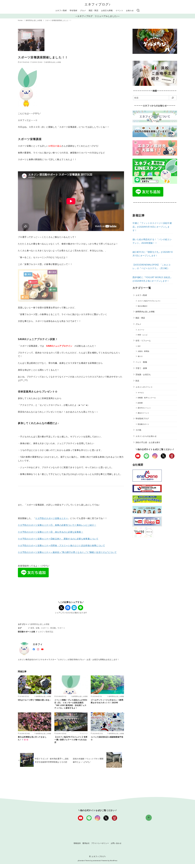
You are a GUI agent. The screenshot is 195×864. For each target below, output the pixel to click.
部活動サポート (143, 424)
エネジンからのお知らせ (146, 436)
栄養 (38, 628)
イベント (119, 10)
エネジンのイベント (144, 387)
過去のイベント (143, 413)
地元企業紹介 (143, 306)
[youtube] (42, 649)
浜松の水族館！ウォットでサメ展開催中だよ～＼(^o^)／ (88, 760)
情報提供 (77, 843)
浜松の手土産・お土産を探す (148, 442)
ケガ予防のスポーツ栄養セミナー (51, 518)
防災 (137, 380)
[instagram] (38, 649)
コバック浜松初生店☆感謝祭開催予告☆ (107, 738)
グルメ (83, 10)
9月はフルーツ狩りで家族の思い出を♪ (34, 700)
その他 (138, 430)
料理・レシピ (143, 335)
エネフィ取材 (61, 10)
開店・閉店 (93, 10)
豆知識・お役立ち (143, 374)
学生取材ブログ (142, 418)
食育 (32, 628)
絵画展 (140, 403)
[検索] (138, 10)
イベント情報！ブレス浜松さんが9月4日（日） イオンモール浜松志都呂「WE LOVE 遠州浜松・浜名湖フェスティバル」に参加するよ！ (70, 704)
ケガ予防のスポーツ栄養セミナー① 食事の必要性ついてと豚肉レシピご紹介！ (57, 525)
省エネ (140, 356)
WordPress (113, 860)
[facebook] (34, 649)
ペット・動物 (141, 362)
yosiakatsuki (96, 860)
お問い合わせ (116, 843)
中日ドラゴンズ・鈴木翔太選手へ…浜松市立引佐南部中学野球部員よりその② (52, 760)
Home (20, 20)
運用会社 (86, 843)
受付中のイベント (144, 408)
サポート (61, 628)
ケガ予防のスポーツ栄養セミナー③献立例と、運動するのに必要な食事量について (58, 538)
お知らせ (130, 10)
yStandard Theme (84, 860)
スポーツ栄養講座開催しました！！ (58, 20)
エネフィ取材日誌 (45, 631)
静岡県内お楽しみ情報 (34, 20)
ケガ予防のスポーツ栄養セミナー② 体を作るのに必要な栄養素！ (50, 531)
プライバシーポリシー (100, 843)
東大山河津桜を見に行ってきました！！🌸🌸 (32, 738)
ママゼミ (141, 393)
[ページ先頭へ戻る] (149, 818)
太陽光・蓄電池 (143, 351)
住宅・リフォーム (143, 340)
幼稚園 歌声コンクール (147, 398)
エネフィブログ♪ (97, 4)
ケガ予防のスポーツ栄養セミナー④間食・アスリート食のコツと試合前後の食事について (61, 545)
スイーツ (141, 330)
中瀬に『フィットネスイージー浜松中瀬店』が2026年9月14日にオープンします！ (152, 227)
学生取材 (73, 10)
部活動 (53, 628)
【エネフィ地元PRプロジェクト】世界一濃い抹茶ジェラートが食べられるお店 (71, 739)
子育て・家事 (141, 368)
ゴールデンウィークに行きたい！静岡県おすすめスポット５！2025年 (107, 701)
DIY (139, 346)
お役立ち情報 (107, 10)
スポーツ (45, 628)
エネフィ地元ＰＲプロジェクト (149, 301)
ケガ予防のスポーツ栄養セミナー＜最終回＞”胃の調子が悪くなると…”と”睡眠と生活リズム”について (67, 552)
